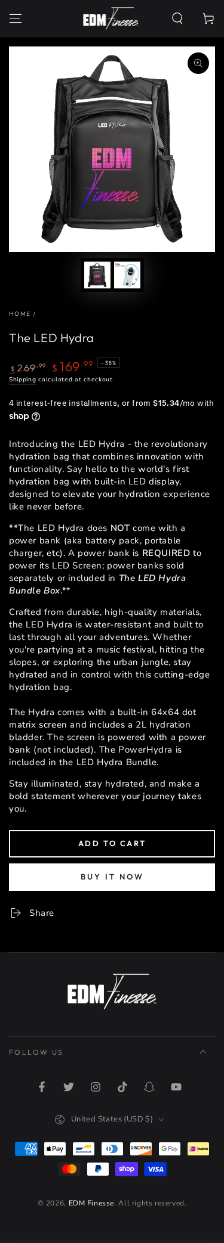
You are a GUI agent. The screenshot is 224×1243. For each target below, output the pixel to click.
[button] (177, 18)
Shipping (22, 379)
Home (19, 314)
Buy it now (112, 876)
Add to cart (112, 843)
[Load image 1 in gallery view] (97, 275)
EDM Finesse (92, 1203)
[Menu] (15, 18)
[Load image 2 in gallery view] (127, 275)
